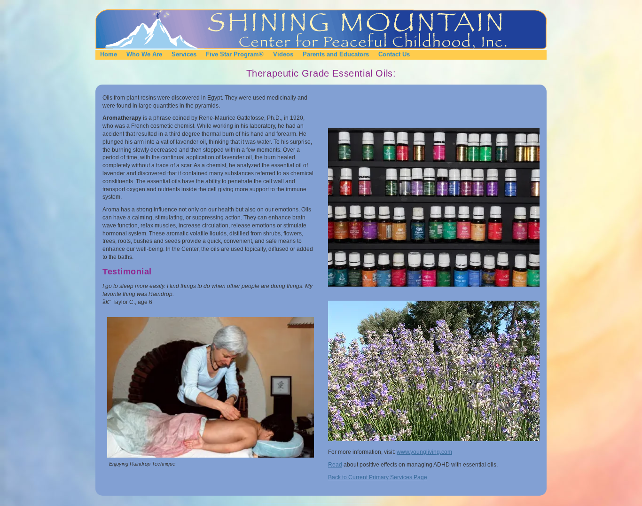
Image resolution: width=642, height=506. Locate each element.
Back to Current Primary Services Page (377, 477)
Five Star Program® (235, 54)
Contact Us (394, 54)
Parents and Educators (336, 54)
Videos (283, 54)
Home (108, 54)
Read (335, 464)
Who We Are (144, 54)
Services (184, 54)
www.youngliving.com (424, 452)
